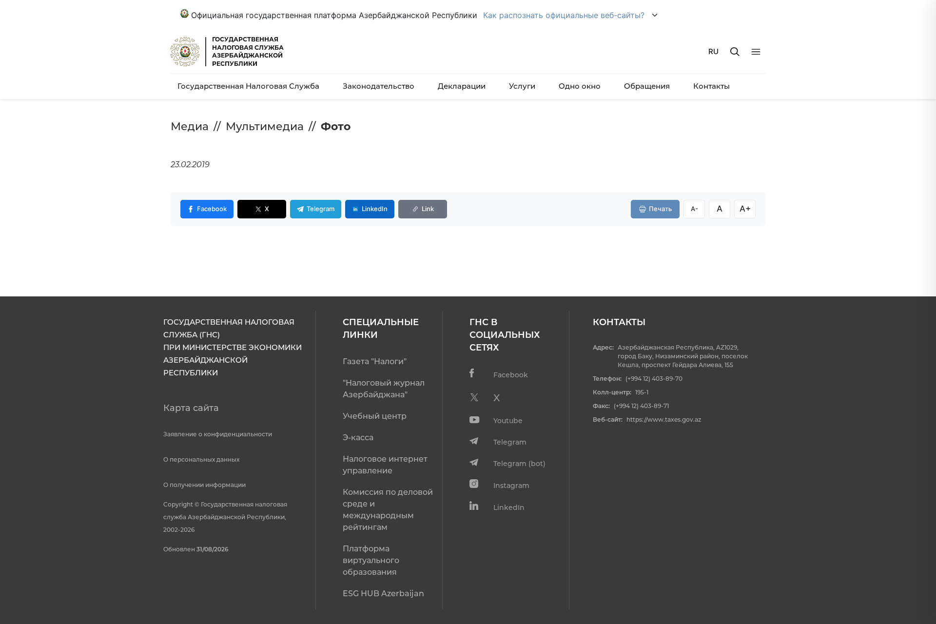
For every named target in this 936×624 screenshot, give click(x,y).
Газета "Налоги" (375, 361)
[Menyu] (755, 52)
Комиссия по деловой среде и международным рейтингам (388, 510)
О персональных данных (201, 459)
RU (713, 51)
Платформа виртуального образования (371, 560)
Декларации (462, 86)
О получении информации (204, 484)
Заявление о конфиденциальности (217, 434)
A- (694, 209)
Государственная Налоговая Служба (248, 86)
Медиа (190, 126)
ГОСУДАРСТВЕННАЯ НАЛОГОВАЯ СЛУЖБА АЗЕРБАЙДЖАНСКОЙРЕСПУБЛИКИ (248, 51)
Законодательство (378, 86)
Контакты (711, 86)
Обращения (647, 86)
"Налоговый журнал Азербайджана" (384, 388)
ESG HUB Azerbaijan (383, 593)
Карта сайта (191, 408)
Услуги (522, 86)
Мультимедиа (265, 126)
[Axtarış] (734, 51)
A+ (745, 209)
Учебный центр (375, 416)
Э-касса (358, 437)
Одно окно (580, 86)
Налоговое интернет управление (385, 464)
